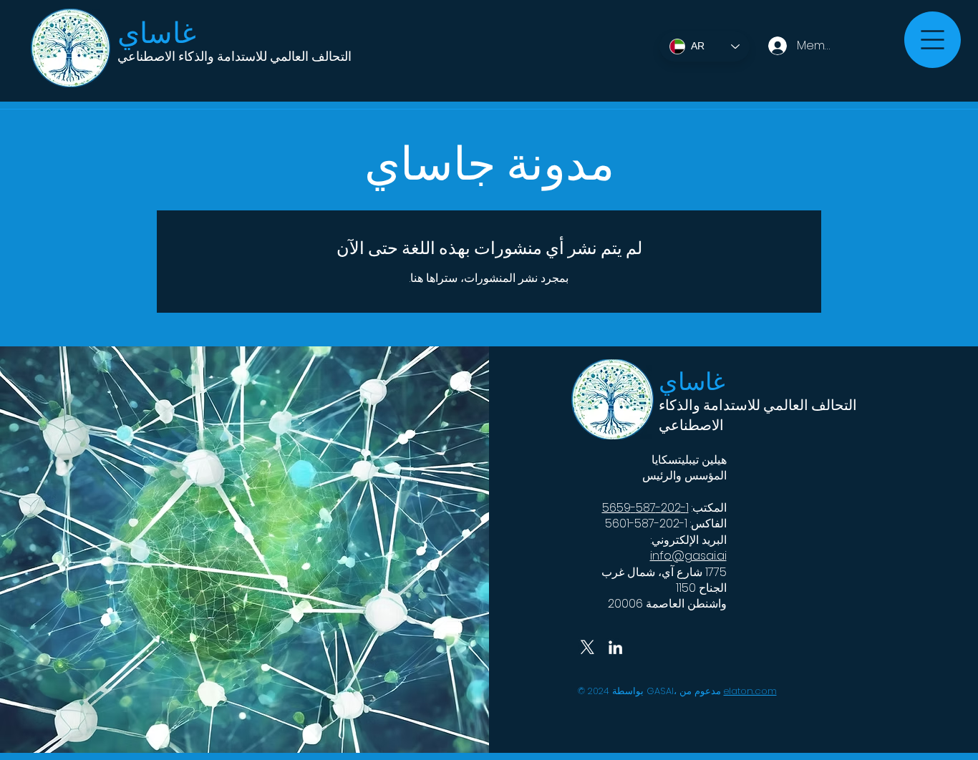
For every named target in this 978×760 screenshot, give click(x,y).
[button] (932, 39)
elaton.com (750, 691)
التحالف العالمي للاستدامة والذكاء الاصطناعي (234, 56)
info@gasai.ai (688, 555)
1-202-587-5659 (645, 508)
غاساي (156, 33)
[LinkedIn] (615, 647)
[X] (587, 647)
